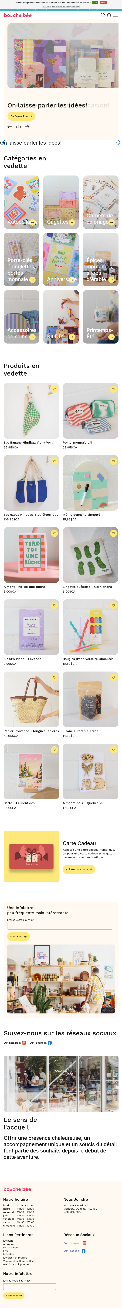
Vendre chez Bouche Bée (18, 1261)
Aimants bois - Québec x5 (83, 803)
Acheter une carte (77, 869)
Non (103, 3)
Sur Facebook (38, 1042)
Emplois (8, 1240)
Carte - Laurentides (19, 803)
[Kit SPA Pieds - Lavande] (31, 627)
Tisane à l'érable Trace (80, 731)
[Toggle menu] (115, 15)
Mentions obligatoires (16, 1264)
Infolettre (8, 1254)
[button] (9, 126)
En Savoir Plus (19, 116)
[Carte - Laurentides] (31, 771)
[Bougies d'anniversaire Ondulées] (90, 627)
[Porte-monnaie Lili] (90, 410)
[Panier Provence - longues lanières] (31, 699)
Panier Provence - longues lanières (31, 731)
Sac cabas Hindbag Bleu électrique (31, 514)
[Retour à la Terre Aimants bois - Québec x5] (90, 771)
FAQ (5, 1250)
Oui (95, 3)
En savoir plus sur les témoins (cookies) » (61, 6)
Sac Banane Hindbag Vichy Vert (28, 442)
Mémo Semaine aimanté (81, 514)
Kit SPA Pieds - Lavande (22, 659)
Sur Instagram (12, 1042)
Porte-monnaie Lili (77, 442)
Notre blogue (11, 1247)
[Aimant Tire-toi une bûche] (31, 555)
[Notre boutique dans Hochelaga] (18, 15)
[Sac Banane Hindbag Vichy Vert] (31, 410)
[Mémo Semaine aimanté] (90, 483)
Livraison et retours (15, 1257)
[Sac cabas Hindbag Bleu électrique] (31, 483)
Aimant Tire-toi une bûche (25, 587)
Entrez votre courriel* (20, 919)
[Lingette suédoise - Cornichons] (90, 555)
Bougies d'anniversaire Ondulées (88, 659)
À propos (8, 1244)
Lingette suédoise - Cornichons (87, 587)
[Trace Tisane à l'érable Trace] (90, 699)
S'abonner (16, 936)
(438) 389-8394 (73, 1212)
